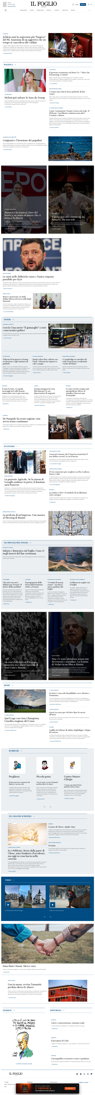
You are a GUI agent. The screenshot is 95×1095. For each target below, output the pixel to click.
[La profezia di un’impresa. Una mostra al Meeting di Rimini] (70, 523)
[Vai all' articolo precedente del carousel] (45, 807)
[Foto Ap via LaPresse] (70, 148)
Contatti (6, 1082)
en (91, 4)
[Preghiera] (17, 765)
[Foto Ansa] (70, 45)
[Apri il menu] (6, 10)
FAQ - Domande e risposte (11, 1084)
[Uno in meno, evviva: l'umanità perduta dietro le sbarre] (67, 991)
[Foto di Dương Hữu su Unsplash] (47, 941)
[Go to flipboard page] (91, 1074)
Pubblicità (29, 1082)
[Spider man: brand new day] (69, 896)
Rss (5, 1086)
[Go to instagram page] (88, 1074)
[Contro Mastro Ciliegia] (72, 765)
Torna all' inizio (83, 1082)
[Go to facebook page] (77, 1074)
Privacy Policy (53, 1082)
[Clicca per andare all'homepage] (16, 1074)
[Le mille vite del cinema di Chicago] (25, 896)
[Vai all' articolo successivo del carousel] (50, 807)
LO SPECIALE (70, 1088)
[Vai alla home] (44, 4)
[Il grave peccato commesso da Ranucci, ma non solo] (71, 200)
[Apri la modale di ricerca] (89, 10)
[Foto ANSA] (70, 427)
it (88, 4)
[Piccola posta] (44, 765)
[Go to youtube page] (80, 1074)
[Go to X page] (84, 1074)
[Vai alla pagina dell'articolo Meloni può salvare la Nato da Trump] (25, 80)
